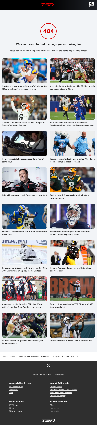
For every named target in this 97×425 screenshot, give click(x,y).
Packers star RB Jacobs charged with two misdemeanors (69, 196)
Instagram (56, 356)
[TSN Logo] (47, 5)
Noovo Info (54, 408)
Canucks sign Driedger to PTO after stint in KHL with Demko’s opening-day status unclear (24, 269)
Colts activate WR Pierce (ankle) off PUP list (71, 340)
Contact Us (13, 390)
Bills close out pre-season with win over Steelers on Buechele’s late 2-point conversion (71, 124)
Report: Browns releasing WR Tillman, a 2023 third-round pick (71, 305)
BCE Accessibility (16, 387)
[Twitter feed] (48, 365)
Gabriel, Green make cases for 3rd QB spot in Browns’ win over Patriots (23, 124)
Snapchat (75, 356)
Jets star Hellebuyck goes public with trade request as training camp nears (70, 233)
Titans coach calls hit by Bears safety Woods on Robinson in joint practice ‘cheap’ (72, 160)
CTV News (13, 405)
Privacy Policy (56, 387)
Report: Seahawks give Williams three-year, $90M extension (22, 342)
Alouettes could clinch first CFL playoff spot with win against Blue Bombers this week (22, 305)
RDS (52, 405)
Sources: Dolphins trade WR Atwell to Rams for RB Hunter (24, 233)
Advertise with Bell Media (29, 356)
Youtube (65, 356)
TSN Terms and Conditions (61, 393)
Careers (13, 356)
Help (11, 393)
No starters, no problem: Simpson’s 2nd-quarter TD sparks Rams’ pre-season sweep (24, 87)
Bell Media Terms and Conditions (63, 390)
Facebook (45, 356)
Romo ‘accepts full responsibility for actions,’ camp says (23, 160)
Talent (5, 356)
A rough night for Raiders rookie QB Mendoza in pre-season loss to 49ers (72, 87)
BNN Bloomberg (15, 411)
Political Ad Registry (58, 396)
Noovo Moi (54, 411)
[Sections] (4, 4)
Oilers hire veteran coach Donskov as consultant (24, 195)
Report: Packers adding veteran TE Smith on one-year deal (70, 269)
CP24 (11, 408)
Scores (91, 7)
